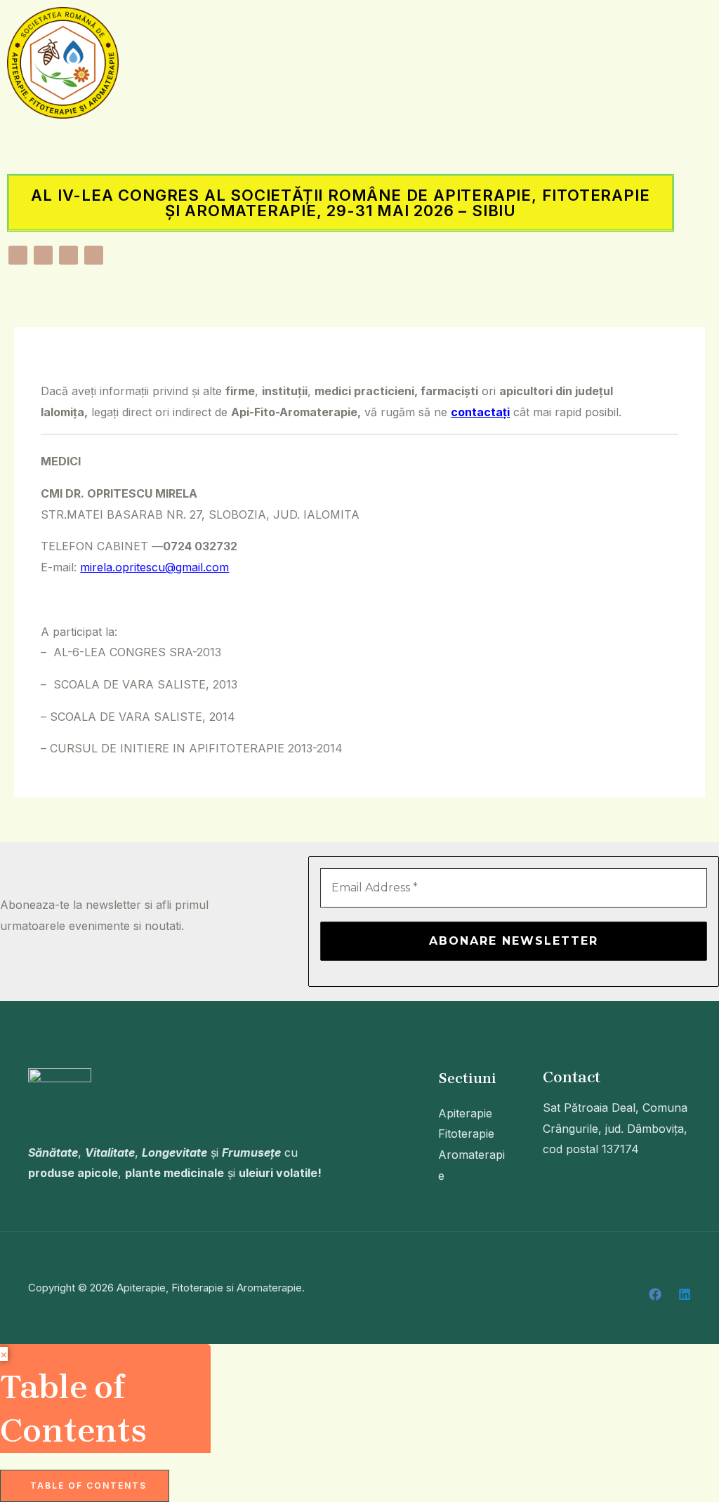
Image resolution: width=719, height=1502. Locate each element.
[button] (340, 146)
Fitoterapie (466, 1133)
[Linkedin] (684, 1294)
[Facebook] (655, 1294)
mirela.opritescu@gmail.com (154, 567)
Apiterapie (465, 1113)
